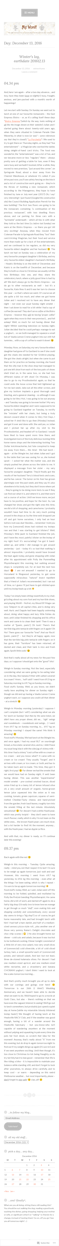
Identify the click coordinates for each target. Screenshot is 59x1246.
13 (13, 1174)
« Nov (6, 1191)
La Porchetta (34, 139)
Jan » (12, 1191)
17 (42, 1174)
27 (13, 1184)
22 (27, 1179)
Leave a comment (29, 72)
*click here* (13, 1126)
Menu (31, 12)
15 (27, 1174)
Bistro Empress (12, 121)
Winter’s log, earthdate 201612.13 (29, 58)
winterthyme (39, 68)
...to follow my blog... (19, 1112)
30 (35, 1184)
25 (49, 1179)
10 (42, 1170)
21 (20, 1179)
